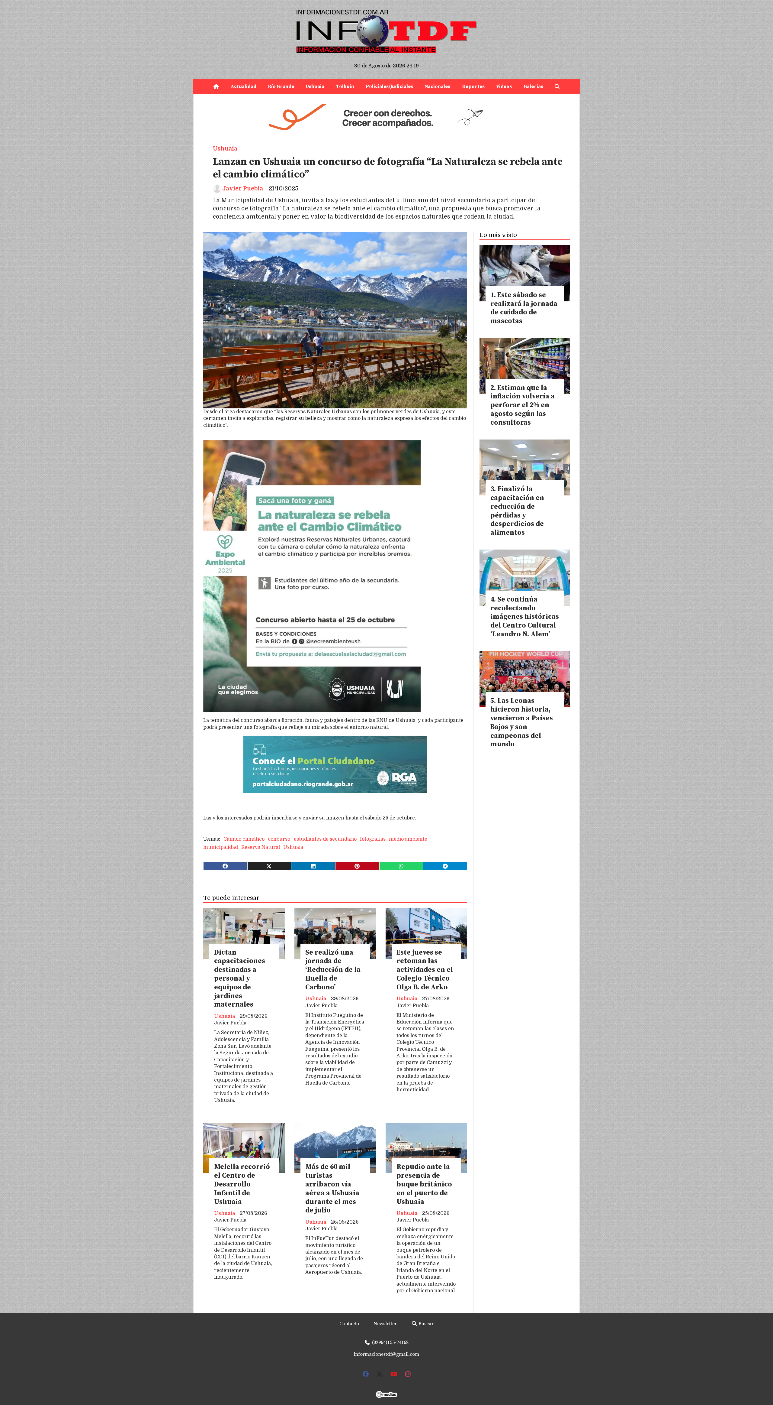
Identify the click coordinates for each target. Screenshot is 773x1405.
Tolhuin (345, 86)
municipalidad (220, 847)
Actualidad (243, 86)
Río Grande (281, 86)
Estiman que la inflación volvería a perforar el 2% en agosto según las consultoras (522, 405)
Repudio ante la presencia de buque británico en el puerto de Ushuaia (424, 1184)
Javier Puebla (242, 188)
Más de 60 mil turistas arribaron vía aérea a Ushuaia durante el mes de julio (332, 1189)
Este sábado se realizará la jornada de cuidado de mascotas (523, 308)
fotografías (373, 839)
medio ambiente (408, 839)
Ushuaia (315, 86)
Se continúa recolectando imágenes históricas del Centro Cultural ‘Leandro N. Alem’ (524, 617)
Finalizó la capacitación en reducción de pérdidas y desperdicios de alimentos (517, 511)
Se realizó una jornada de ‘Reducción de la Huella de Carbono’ (333, 970)
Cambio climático (244, 839)
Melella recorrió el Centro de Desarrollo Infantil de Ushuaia (242, 1184)
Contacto (349, 1324)
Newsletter (385, 1324)
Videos (504, 86)
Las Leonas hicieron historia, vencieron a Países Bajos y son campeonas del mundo (521, 722)
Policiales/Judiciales (389, 86)
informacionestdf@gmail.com (386, 1354)
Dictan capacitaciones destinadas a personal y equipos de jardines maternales (239, 978)
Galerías (533, 86)
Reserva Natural (260, 847)
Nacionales (437, 86)
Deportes (473, 86)
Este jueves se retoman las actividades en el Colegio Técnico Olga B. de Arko (424, 970)
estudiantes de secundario (325, 839)
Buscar (425, 1324)
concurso (279, 839)
